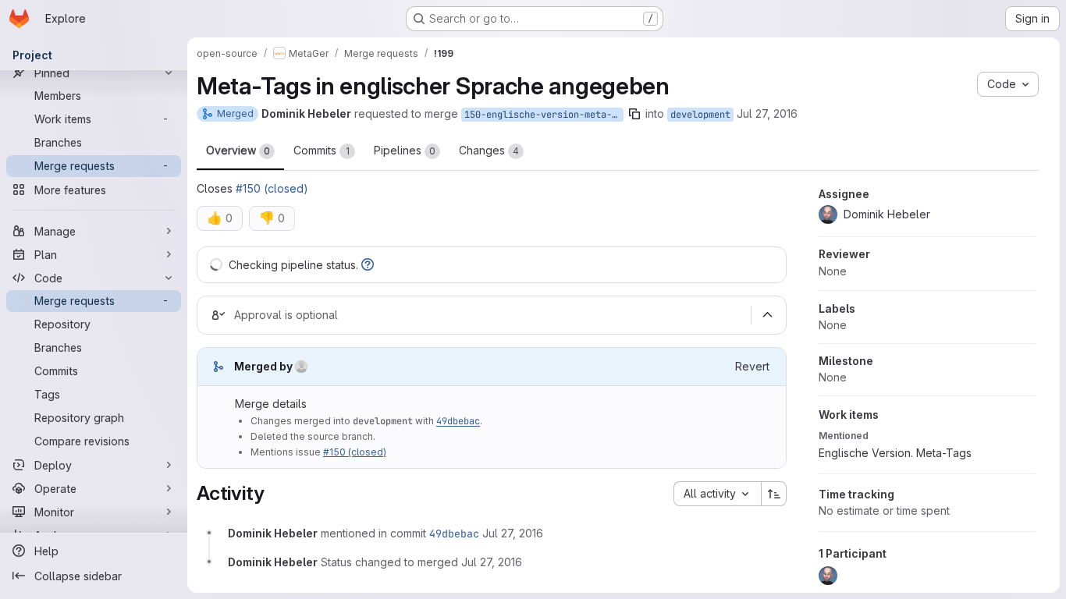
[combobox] (717, 493)
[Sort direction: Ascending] (774, 493)
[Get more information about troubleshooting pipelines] (367, 265)
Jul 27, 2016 (767, 113)
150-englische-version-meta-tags (544, 114)
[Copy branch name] (634, 114)
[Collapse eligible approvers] (767, 315)
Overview (238, 150)
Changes (489, 150)
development (700, 114)
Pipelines (404, 150)
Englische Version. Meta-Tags (895, 452)
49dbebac (458, 421)
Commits (321, 150)
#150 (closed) (272, 188)
